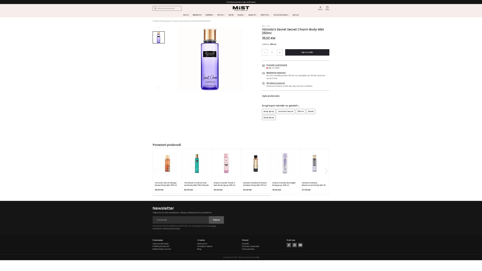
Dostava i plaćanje (250, 246)
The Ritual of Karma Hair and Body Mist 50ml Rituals (196, 184)
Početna (156, 21)
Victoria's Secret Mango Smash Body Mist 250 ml (166, 184)
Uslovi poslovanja (160, 243)
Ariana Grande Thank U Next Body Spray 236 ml (224, 184)
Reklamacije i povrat (162, 249)
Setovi (220, 15)
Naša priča (202, 243)
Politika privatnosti (161, 246)
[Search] (155, 8)
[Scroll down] (158, 88)
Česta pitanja (248, 249)
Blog (199, 249)
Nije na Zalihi (307, 52)
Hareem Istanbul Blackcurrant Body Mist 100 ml (314, 185)
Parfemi (208, 15)
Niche (231, 15)
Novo (186, 15)
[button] (326, 171)
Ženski (311, 111)
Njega (240, 15)
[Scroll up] (158, 27)
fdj (258, 257)
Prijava (216, 219)
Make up (252, 15)
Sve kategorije (281, 15)
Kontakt (245, 243)
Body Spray (165, 21)
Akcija (296, 15)
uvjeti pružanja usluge (171, 228)
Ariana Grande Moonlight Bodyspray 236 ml (284, 184)
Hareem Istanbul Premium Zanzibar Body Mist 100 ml (255, 184)
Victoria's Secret (285, 111)
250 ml (300, 111)
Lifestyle (264, 15)
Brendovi (197, 15)
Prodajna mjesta (204, 246)
